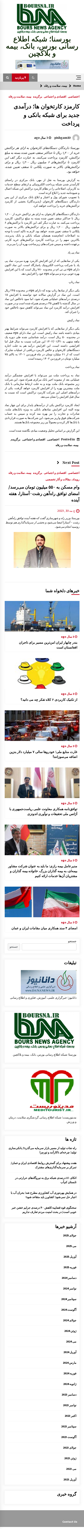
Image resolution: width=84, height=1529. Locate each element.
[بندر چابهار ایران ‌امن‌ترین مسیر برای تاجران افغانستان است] (42, 616)
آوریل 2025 (69, 1256)
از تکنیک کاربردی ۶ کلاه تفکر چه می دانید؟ (49, 699)
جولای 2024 (69, 1320)
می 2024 (71, 1341)
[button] (33, 77)
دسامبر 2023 (69, 1394)
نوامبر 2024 (69, 1288)
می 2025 (71, 1246)
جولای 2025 (69, 1235)
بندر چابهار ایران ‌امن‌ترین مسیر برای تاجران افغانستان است (48, 644)
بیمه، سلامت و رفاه (20, 96)
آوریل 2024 (69, 1352)
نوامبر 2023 (69, 1405)
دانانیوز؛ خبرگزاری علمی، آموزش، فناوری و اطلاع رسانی (43, 997)
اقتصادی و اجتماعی (55, 96)
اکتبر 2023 (70, 1416)
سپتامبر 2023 (68, 1426)
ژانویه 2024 (69, 1384)
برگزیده (37, 96)
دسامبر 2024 (69, 1278)
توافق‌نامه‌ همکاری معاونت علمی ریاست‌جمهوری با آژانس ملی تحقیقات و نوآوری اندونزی (43, 811)
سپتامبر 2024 (68, 1299)
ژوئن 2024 (70, 1331)
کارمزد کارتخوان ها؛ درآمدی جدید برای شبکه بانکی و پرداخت (47, 115)
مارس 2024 (69, 1363)
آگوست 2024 (68, 1309)
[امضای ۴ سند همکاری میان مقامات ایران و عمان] (42, 902)
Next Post (71, 463)
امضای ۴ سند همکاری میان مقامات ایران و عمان (44, 928)
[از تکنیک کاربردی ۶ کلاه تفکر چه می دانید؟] (42, 673)
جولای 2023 (69, 1447)
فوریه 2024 (69, 1373)
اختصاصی (74, 96)
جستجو (72, 941)
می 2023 (71, 1469)
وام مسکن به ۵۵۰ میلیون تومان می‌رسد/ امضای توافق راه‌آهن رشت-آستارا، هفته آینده (44, 493)
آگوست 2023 (68, 1437)
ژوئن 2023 (70, 1458)
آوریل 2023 (69, 1479)
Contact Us (69, 1521)
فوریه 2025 (69, 1267)
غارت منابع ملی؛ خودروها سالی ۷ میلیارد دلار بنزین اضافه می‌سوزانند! (43, 754)
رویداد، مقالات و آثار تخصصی (62, 479)
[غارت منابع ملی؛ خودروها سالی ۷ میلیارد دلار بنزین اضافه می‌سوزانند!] (42, 725)
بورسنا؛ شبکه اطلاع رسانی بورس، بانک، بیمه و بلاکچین (42, 46)
